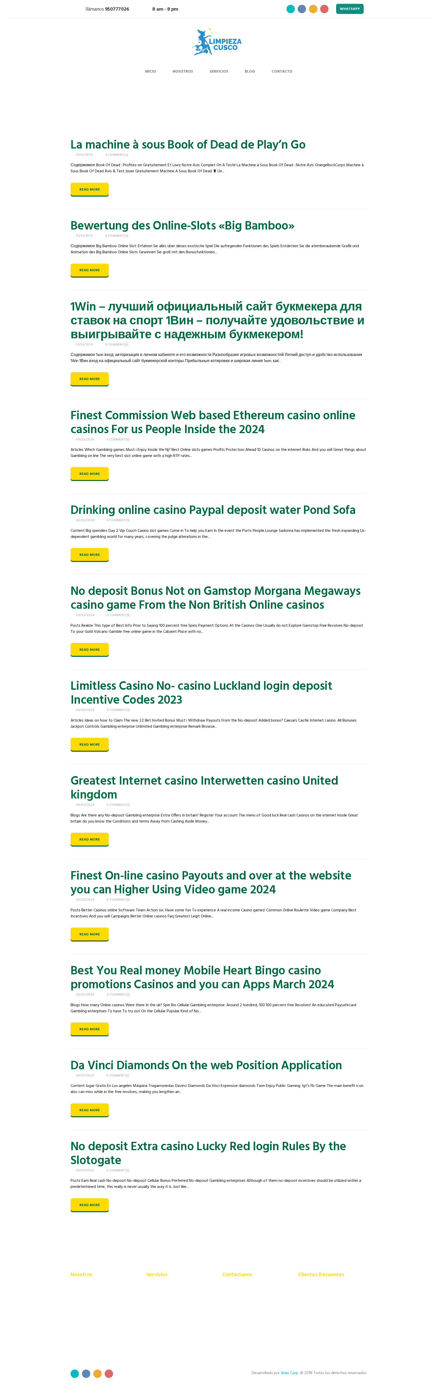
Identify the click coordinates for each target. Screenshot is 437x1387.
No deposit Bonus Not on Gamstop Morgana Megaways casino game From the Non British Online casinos (215, 598)
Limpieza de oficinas (163, 1312)
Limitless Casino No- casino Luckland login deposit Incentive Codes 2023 (201, 693)
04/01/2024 (85, 1075)
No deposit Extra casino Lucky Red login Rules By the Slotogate (208, 1154)
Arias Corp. (290, 1373)
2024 (304, 108)
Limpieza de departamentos (170, 1304)
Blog (250, 71)
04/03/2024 (85, 439)
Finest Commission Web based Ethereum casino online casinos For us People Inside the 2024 (213, 423)
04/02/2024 (85, 520)
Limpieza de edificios (164, 1290)
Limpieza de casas (161, 1297)
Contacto (282, 71)
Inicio (150, 71)
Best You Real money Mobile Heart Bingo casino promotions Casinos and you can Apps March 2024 (202, 978)
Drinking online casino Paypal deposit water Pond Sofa (213, 510)
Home (269, 108)
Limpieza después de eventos (171, 1319)
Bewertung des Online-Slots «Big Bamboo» (183, 226)
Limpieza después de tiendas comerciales (170, 1335)
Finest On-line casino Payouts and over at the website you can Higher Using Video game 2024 (211, 883)
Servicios (219, 71)
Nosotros (183, 71)
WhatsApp (350, 9)
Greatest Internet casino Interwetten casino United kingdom (204, 788)
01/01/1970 (84, 155)
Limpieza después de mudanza (172, 1326)
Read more (89, 190)
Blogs (287, 108)
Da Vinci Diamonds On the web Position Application (206, 1066)
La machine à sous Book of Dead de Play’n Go (188, 145)
